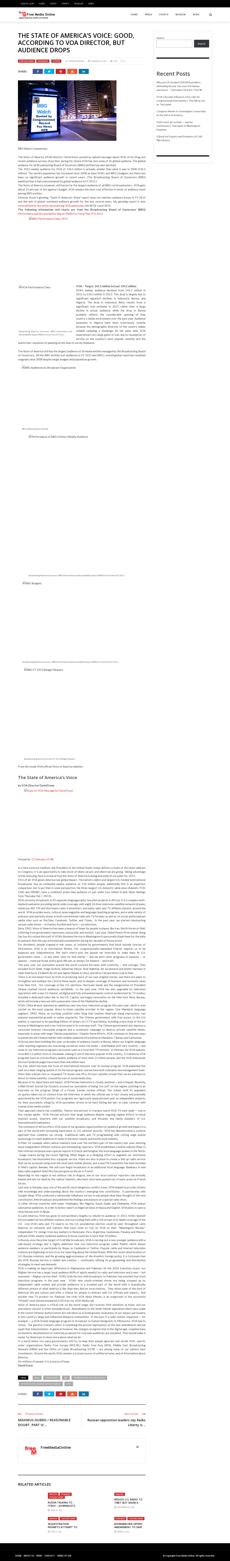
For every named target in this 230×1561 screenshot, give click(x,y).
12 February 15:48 (42, 859)
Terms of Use (64, 1555)
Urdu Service (74, 1276)
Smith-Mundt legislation (110, 1308)
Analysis (53, 1494)
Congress (65, 1494)
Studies (56, 61)
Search (160, 37)
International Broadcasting (89, 1377)
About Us (29, 1555)
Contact (49, 1555)
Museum (78, 3)
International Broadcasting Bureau (41, 1384)
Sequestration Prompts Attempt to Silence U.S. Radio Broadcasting (62, 1528)
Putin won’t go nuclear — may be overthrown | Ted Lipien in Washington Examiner (178, 125)
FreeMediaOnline (76, 61)
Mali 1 (141, 1146)
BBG (37, 1377)
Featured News (26, 61)
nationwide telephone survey (74, 1195)
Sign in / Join (27, 3)
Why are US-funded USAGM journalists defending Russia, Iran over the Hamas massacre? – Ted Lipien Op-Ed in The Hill (179, 86)
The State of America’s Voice (47, 777)
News (91, 3)
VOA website (137, 1049)
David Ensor (51, 1377)
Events (65, 3)
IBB (66, 1377)
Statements (43, 61)
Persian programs (72, 1070)
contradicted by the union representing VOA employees (51, 205)
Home (42, 3)
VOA (69, 1384)
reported (35, 1021)
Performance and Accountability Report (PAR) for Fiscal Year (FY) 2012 (60, 213)
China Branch (34, 1005)
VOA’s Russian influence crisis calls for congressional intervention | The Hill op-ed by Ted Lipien (180, 100)
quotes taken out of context (39, 1094)
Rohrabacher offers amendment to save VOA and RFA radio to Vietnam (129, 1528)
